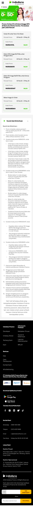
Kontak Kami (7, 365)
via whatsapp (26, 491)
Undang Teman (8, 336)
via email (26, 501)
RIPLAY (20, 345)
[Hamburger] (3, 3)
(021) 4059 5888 (16, 429)
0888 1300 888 (15, 425)
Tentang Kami (7, 340)
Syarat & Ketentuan (21, 336)
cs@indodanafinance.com (18, 434)
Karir (4, 345)
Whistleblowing (8, 369)
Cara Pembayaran (7, 360)
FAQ (4, 356)
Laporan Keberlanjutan (23, 340)
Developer (6, 331)
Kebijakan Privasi (24, 331)
